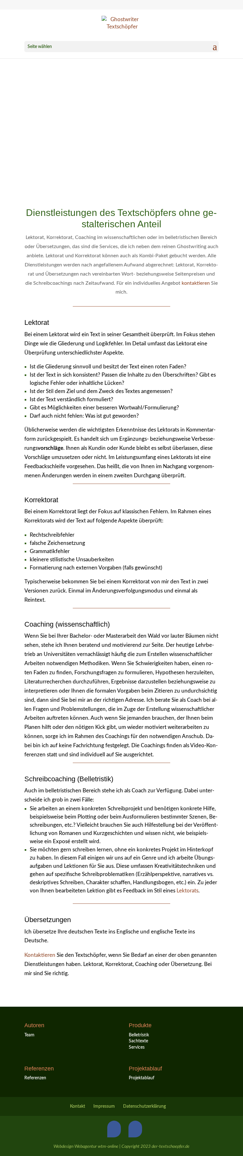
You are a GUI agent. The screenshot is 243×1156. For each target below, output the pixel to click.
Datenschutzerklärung (144, 1106)
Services (137, 1047)
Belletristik (139, 1035)
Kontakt (77, 1106)
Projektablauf (141, 1078)
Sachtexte (138, 1041)
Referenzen (35, 1078)
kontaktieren (196, 283)
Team (29, 1035)
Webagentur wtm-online (96, 1146)
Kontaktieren (39, 955)
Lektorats (187, 890)
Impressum (104, 1106)
